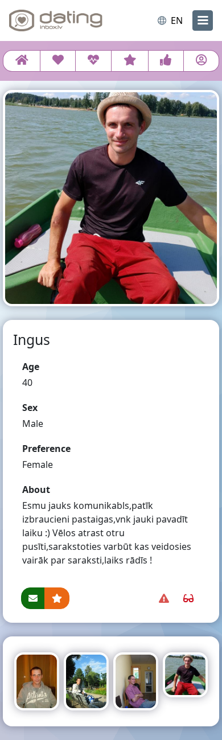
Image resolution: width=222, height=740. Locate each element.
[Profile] (201, 61)
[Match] (58, 61)
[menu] (202, 20)
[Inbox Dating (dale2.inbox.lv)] (55, 20)
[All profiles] (21, 61)
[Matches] (93, 61)
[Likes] (166, 61)
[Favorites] (130, 61)
